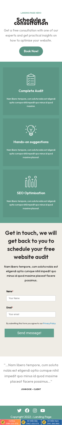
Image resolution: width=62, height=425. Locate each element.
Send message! (29, 333)
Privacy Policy (49, 323)
